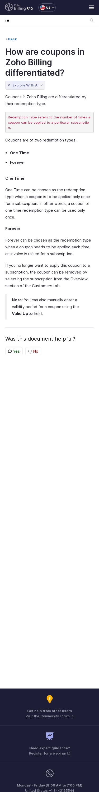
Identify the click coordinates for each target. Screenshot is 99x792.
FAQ (30, 8)
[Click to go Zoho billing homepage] (15, 7)
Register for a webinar (48, 753)
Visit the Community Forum (48, 716)
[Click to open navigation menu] (8, 20)
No (35, 351)
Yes (16, 351)
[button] (44, 7)
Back (12, 39)
